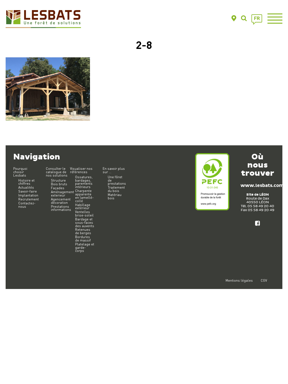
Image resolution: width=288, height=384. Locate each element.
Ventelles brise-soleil (84, 213)
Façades (57, 188)
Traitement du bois (116, 189)
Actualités (26, 187)
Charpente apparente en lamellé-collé (84, 196)
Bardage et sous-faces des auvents (84, 222)
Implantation (28, 195)
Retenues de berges (83, 231)
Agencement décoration (61, 201)
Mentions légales (239, 280)
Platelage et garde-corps (84, 247)
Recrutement (28, 199)
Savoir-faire (27, 191)
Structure (58, 180)
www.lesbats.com (262, 185)
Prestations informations (61, 208)
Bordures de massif (83, 238)
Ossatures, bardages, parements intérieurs (84, 182)
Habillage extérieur (82, 206)
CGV (264, 280)
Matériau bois (115, 196)
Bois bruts (59, 184)
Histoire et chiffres (26, 182)
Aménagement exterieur (62, 193)
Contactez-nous (26, 205)
